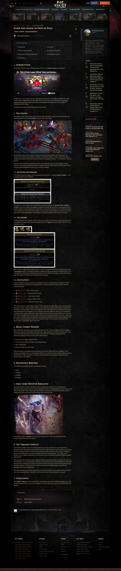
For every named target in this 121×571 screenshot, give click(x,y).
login (87, 3)
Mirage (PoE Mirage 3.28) (93, 155)
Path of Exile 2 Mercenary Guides (24, 542)
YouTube (96, 48)
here (18, 107)
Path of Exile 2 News (20, 558)
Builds (40, 546)
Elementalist (58, 18)
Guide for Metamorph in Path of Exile (94, 142)
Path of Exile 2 (100, 9)
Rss (19, 3)
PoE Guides (64, 9)
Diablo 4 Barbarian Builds (83, 542)
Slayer (14, 16)
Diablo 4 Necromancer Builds (84, 546)
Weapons (63, 551)
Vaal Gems (64, 546)
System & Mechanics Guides (46, 551)
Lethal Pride (21, 290)
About (100, 549)
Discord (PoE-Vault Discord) (53, 510)
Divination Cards (65, 542)
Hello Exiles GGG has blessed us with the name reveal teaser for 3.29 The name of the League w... (96, 77)
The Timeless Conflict (53, 54)
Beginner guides (43, 544)
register (94, 3)
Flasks (63, 544)
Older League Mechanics (31, 31)
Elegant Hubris (21, 293)
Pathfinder (72, 18)
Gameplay (22, 31)
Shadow (31, 14)
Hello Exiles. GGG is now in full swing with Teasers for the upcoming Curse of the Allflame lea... (96, 67)
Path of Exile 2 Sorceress (21, 549)
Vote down (76, 32)
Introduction (21, 47)
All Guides (42, 542)
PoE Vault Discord (97, 52)
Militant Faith (21, 299)
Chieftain (43, 18)
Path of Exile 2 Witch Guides (22, 553)
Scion (101, 14)
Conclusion (21, 58)
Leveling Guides (43, 553)
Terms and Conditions (104, 546)
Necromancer (58, 16)
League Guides (43, 549)
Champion (15, 18)
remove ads (105, 3)
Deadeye (71, 16)
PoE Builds (55, 9)
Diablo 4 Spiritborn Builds (83, 553)
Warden (71, 17)
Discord (16, 3)
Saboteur (29, 17)
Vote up (76, 26)
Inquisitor (86, 16)
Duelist (17, 14)
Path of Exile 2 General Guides (23, 556)
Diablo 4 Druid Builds (82, 544)
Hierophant (86, 17)
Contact (101, 542)
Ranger (73, 14)
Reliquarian (101, 17)
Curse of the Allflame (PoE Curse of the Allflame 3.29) (94, 127)
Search (41, 3)
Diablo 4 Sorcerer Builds (83, 551)
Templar (88, 14)
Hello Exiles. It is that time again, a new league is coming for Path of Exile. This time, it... (97, 97)
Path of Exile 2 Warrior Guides (23, 551)
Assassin (29, 16)
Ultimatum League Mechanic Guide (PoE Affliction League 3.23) (95, 149)
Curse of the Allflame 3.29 (24, 9)
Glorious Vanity (22, 296)
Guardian (86, 18)
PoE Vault (60, 5)
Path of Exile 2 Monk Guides (22, 544)
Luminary (100, 18)
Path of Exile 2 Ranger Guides (23, 546)
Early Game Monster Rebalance (28, 54)
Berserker (43, 17)
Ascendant (100, 16)
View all (95, 159)
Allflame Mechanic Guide (41, 9)
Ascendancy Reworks (53, 50)
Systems (16, 31)
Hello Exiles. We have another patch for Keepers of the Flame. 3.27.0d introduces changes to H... (96, 107)
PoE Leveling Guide (88, 9)
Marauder (46, 14)
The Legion (50, 47)
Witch (59, 14)
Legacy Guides (43, 556)
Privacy (100, 544)
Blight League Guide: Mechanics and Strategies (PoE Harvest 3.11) (94, 134)
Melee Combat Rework (25, 50)
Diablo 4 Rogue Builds (82, 549)
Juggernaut (44, 16)
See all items (64, 554)
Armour (63, 549)
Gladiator (15, 17)
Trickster (29, 18)
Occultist (57, 17)
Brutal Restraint (22, 301)
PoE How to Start (75, 9)
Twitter (12, 3)
